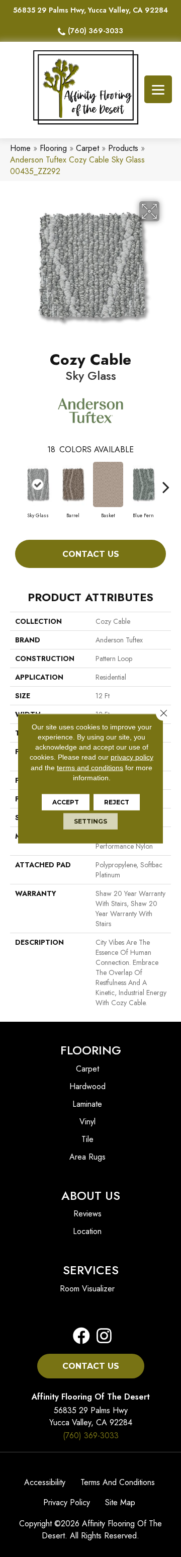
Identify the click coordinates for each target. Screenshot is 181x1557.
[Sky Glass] (37, 484)
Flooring (53, 148)
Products (123, 148)
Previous (15, 482)
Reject (116, 802)
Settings (90, 821)
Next (165, 482)
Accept (65, 802)
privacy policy (132, 757)
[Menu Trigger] (158, 89)
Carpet (87, 148)
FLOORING (90, 1050)
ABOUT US (90, 1195)
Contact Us (90, 554)
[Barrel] (72, 484)
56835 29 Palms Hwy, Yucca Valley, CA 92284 (90, 10)
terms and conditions (90, 767)
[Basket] (108, 484)
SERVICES (91, 1270)
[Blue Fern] (143, 484)
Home (20, 148)
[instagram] (101, 1336)
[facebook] (81, 1336)
